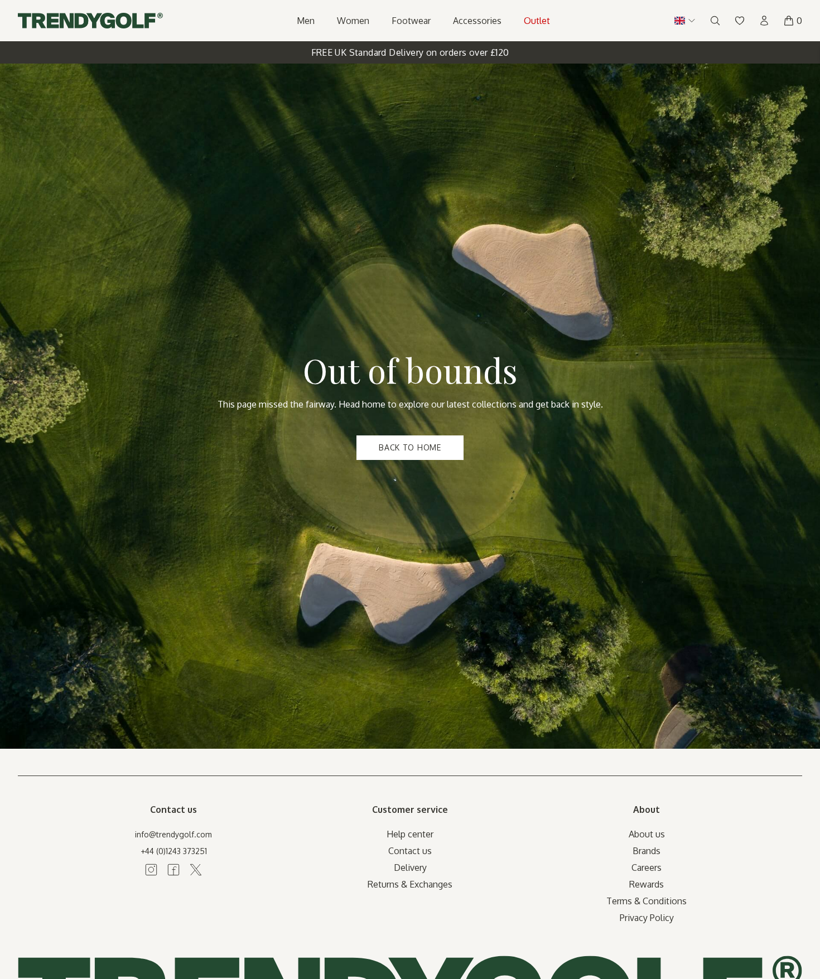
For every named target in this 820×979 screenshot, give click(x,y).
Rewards (646, 884)
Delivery (410, 867)
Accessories (477, 20)
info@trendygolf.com (173, 834)
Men (306, 20)
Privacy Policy (647, 917)
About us (647, 834)
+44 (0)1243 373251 (174, 851)
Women (353, 20)
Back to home (410, 447)
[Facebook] (173, 870)
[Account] (764, 20)
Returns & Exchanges (410, 884)
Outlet (537, 20)
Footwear (411, 20)
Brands (646, 850)
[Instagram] (151, 870)
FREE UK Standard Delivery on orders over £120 (410, 52)
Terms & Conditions (646, 901)
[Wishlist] (739, 20)
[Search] (715, 20)
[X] (196, 870)
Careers (646, 867)
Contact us (410, 850)
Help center (410, 834)
